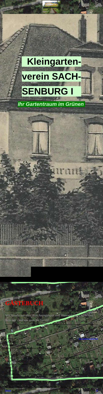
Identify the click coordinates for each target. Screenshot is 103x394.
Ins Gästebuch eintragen (88, 338)
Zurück (8, 390)
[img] (51, 148)
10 (97, 390)
